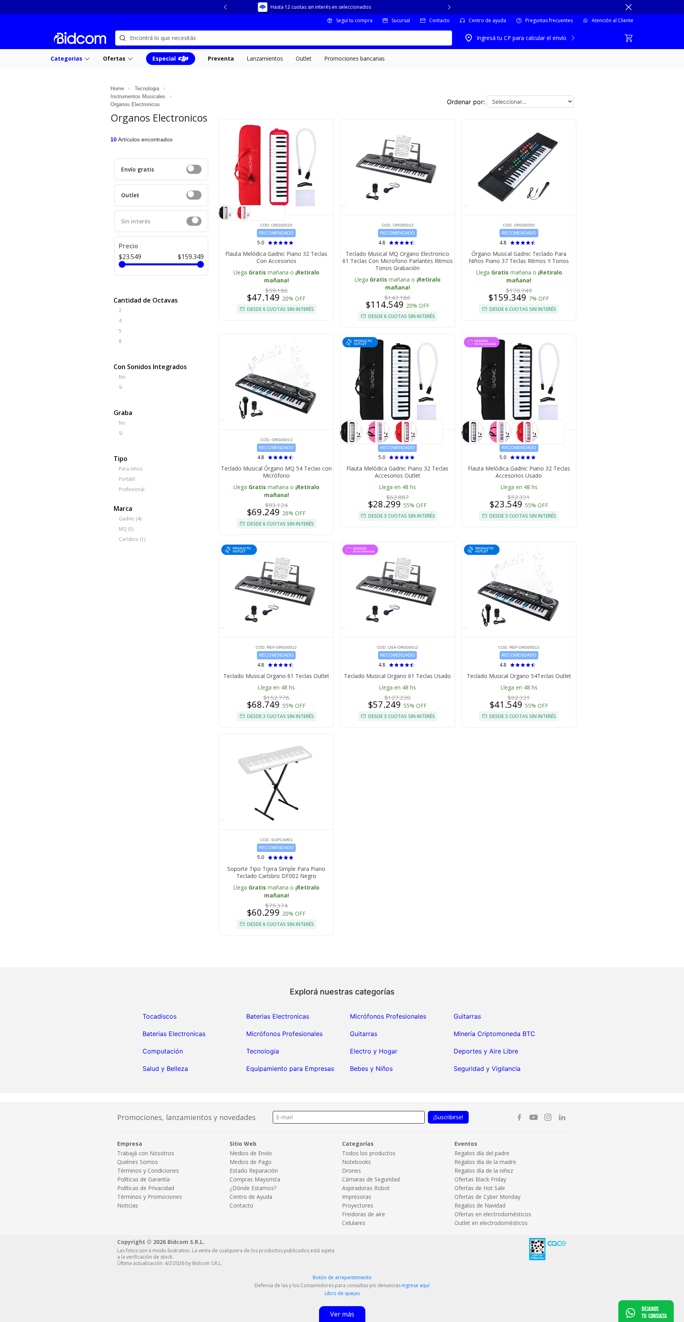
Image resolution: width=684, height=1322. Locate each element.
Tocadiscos (159, 1016)
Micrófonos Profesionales (388, 1016)
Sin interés (135, 221)
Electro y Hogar (373, 1051)
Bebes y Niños (371, 1068)
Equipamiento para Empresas (290, 1068)
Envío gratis (137, 169)
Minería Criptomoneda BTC (494, 1034)
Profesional (131, 489)
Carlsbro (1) (132, 539)
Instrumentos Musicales (137, 96)
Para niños (130, 468)
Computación (162, 1051)
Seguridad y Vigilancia (487, 1068)
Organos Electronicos (135, 104)
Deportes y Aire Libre (486, 1051)
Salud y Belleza (165, 1068)
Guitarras (467, 1016)
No (122, 376)
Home (117, 88)
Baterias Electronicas (277, 1016)
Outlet (130, 195)
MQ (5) (126, 529)
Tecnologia (147, 88)
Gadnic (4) (130, 518)
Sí (120, 387)
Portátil (127, 479)
